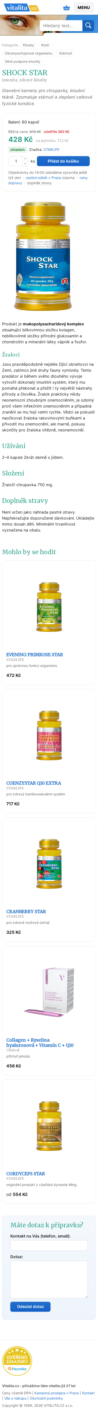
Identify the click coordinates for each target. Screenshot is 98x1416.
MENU (84, 7)
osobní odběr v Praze (43, 178)
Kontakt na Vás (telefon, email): (40, 1236)
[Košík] (67, 7)
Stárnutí (65, 53)
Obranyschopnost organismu (28, 53)
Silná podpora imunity (22, 61)
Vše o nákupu (15, 1398)
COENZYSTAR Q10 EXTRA (33, 785)
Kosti (45, 45)
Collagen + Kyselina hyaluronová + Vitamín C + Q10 (40, 1045)
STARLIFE (51, 149)
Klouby (28, 45)
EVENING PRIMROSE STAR (34, 657)
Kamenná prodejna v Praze (56, 1393)
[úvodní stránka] (21, 7)
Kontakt (88, 1393)
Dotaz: (16, 1256)
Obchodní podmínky (46, 1398)
